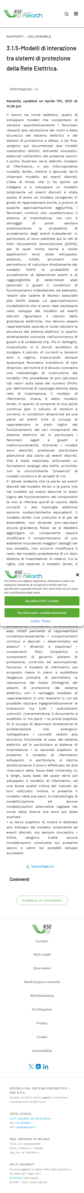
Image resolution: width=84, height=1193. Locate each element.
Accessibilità (42, 1050)
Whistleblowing (42, 995)
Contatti (42, 941)
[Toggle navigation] (76, 14)
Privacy (46, 620)
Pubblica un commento (42, 900)
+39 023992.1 (22, 1122)
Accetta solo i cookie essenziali (42, 613)
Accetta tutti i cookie (42, 601)
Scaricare (16, 1177)
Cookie (35, 620)
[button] (77, 574)
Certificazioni (42, 1009)
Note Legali (42, 954)
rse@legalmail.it (25, 1127)
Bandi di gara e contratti (42, 982)
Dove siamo (42, 968)
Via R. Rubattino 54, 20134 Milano (30, 1118)
